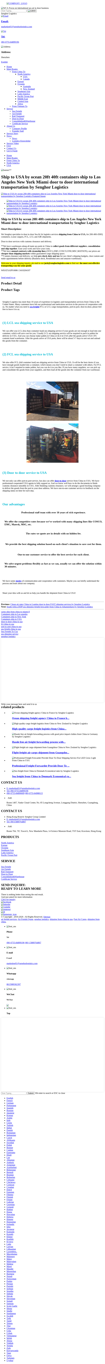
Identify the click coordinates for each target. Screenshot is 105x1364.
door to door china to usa (12, 621)
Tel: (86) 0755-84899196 (17, 791)
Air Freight (17, 114)
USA (25, 76)
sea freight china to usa (11, 629)
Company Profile (19, 128)
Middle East (23, 99)
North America (24, 74)
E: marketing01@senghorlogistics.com (23, 788)
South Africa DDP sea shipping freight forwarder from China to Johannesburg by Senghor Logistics (50, 607)
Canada (26, 79)
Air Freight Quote (25, 919)
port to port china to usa (11, 626)
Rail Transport (18, 116)
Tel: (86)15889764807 (16, 822)
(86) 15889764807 (33, 942)
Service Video (13, 143)
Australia (27, 86)
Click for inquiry (8, 899)
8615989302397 (14, 984)
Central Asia (23, 101)
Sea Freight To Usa (9, 631)
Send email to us (8, 277)
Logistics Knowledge (21, 141)
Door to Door (18, 118)
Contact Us (11, 148)
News (9, 136)
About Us (11, 126)
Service (10, 109)
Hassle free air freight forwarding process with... (39, 742)
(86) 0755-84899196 (15, 942)
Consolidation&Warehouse (23, 121)
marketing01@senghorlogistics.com (22, 963)
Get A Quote (12, 151)
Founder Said (18, 131)
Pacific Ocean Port (26, 96)
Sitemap (46, 917)
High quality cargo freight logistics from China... (39, 728)
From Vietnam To (19, 106)
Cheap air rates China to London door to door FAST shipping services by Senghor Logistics (50, 604)
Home (9, 66)
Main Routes (12, 69)
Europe (21, 81)
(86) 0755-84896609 (15, 793)
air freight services (9, 919)
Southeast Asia (24, 91)
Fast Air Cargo (80, 919)
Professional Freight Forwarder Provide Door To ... (40, 765)
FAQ (9, 146)
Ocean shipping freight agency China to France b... (40, 718)
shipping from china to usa (61, 919)
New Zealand (29, 89)
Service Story (12, 133)
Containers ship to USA (11, 619)
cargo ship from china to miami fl (15, 612)
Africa (20, 104)
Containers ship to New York (13, 616)
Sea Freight (17, 111)
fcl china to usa (7, 624)
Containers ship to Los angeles (14, 614)
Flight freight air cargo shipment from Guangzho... (40, 752)
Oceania (21, 84)
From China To (18, 71)
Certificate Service (20, 123)
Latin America (24, 94)
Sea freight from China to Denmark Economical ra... (41, 776)
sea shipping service (9, 634)
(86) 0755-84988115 (34, 793)
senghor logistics (8, 636)
